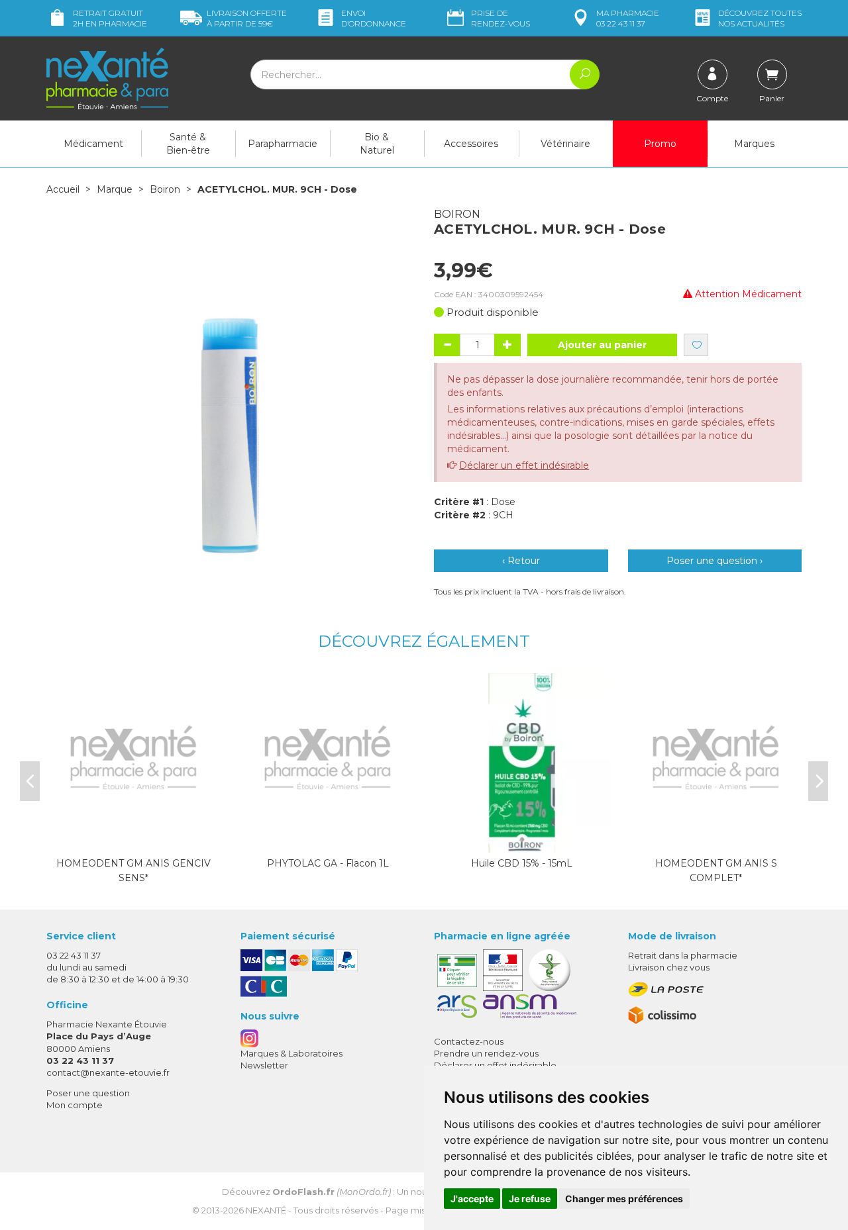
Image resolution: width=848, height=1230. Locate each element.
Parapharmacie (282, 144)
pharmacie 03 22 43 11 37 (627, 18)
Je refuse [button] (530, 1198)
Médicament (93, 144)
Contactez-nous (469, 1041)
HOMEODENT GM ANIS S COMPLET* (716, 870)
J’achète (328, 839)
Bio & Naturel (377, 143)
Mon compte (74, 1105)
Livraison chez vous (669, 967)
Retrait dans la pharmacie (682, 955)
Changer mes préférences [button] (624, 1198)
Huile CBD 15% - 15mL (521, 863)
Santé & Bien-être (188, 143)
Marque (114, 189)
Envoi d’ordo (373, 18)
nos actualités (760, 18)
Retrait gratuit (110, 18)
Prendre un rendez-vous (486, 1053)
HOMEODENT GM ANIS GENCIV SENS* (133, 870)
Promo (660, 144)
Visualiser (134, 839)
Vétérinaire (565, 144)
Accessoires (471, 144)
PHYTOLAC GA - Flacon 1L (328, 863)
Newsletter (264, 1065)
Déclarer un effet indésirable (524, 465)
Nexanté (266, 1210)
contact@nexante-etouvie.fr (108, 1072)
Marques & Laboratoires (291, 1053)
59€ (247, 18)
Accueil (63, 189)
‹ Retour (521, 561)
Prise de (500, 18)
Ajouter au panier (602, 345)
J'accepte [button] (472, 1198)
